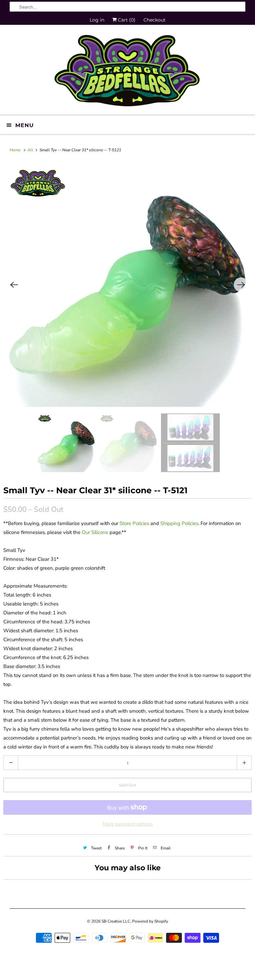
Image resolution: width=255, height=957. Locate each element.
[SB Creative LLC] (127, 72)
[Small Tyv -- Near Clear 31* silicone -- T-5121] (127, 285)
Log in (97, 20)
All (31, 150)
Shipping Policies (179, 523)
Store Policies (134, 523)
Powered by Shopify (150, 921)
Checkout (154, 20)
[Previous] (14, 284)
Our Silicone (95, 532)
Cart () (126, 20)
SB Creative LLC (116, 921)
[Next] (241, 284)
